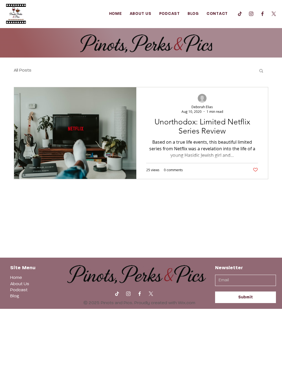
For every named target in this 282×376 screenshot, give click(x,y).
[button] (261, 71)
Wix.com (186, 303)
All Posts (22, 70)
